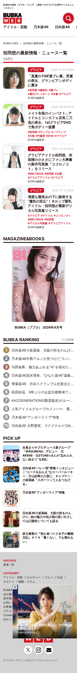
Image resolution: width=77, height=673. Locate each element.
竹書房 (41, 135)
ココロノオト (63, 215)
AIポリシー (10, 619)
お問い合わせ (11, 602)
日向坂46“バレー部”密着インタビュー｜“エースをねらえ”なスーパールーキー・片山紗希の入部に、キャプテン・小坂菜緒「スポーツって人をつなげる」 (48, 476)
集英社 (44, 90)
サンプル (45, 132)
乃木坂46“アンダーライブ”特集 (35, 417)
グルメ (49, 577)
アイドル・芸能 (13, 577)
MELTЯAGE (36, 173)
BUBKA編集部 (36, 97)
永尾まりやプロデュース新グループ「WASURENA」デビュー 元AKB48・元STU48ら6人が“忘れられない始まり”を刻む (47, 453)
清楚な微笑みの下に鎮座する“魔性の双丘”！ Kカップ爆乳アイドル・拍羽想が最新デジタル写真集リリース (50, 203)
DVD (51, 135)
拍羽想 (33, 90)
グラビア (36, 70)
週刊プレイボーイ (40, 94)
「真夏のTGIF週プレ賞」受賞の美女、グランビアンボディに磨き (50, 80)
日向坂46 (62, 27)
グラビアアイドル (40, 177)
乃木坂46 (41, 27)
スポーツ (8, 581)
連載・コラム (26, 581)
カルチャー (34, 577)
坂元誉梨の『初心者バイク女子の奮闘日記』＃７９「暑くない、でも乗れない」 (47, 537)
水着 (55, 94)
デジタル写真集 (38, 223)
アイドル (48, 215)
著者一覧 (8, 564)
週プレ (54, 90)
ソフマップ (59, 132)
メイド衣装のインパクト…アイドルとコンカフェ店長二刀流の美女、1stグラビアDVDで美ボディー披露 (50, 120)
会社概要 (8, 594)
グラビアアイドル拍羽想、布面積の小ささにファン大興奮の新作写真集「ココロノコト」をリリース (50, 162)
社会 (60, 577)
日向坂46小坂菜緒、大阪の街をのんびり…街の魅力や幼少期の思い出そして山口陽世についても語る (47, 517)
